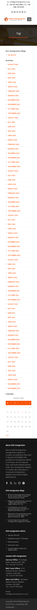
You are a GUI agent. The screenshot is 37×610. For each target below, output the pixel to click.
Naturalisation (13, 542)
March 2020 (12, 380)
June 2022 (11, 264)
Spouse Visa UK (13, 535)
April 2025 (12, 135)
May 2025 (11, 131)
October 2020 (13, 348)
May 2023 (11, 224)
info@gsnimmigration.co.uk (20, 2)
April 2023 (12, 229)
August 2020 (13, 357)
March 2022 (12, 277)
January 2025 (13, 149)
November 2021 (14, 291)
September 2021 (14, 300)
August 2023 (13, 215)
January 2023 (13, 238)
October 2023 (13, 206)
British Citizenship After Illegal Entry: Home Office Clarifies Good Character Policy (19, 496)
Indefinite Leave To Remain (18, 538)
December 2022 (13, 242)
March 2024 (12, 189)
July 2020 (11, 362)
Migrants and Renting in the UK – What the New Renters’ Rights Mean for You (19, 502)
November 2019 (14, 384)
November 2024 (14, 158)
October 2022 (13, 251)
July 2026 (11, 69)
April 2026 (12, 82)
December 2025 (13, 100)
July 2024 (11, 175)
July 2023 (11, 220)
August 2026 (13, 64)
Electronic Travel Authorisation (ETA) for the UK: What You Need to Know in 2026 (19, 515)
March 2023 (12, 233)
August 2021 (13, 304)
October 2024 (13, 162)
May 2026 (11, 78)
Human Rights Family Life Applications (17, 549)
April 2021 (12, 322)
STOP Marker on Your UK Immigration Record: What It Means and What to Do (18, 508)
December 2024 (13, 153)
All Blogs (12, 55)
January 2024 (13, 198)
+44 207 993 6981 (16, 4)
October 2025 (13, 109)
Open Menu (29, 19)
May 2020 (11, 371)
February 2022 (13, 282)
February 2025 (13, 144)
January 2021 (13, 335)
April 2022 (12, 273)
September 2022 (14, 255)
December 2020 (13, 340)
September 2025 (14, 113)
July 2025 (11, 122)
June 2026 (11, 73)
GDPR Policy (10, 604)
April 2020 (12, 375)
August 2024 (13, 171)
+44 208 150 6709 (16, 564)
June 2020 (11, 366)
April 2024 (12, 184)
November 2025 (14, 104)
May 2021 (11, 317)
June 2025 (11, 127)
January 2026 (13, 96)
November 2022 (14, 246)
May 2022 (11, 269)
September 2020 (14, 353)
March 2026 (12, 87)
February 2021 (13, 331)
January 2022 (13, 286)
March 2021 (12, 326)
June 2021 (11, 313)
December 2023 (13, 202)
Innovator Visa (13, 545)
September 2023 (14, 211)
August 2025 (13, 118)
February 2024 (13, 193)
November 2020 (14, 344)
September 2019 (14, 388)
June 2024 (11, 180)
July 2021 (11, 309)
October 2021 (13, 295)
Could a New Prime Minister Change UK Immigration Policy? (19, 521)
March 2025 (12, 140)
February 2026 (13, 91)
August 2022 (13, 260)
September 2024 (14, 167)
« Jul (7, 435)
